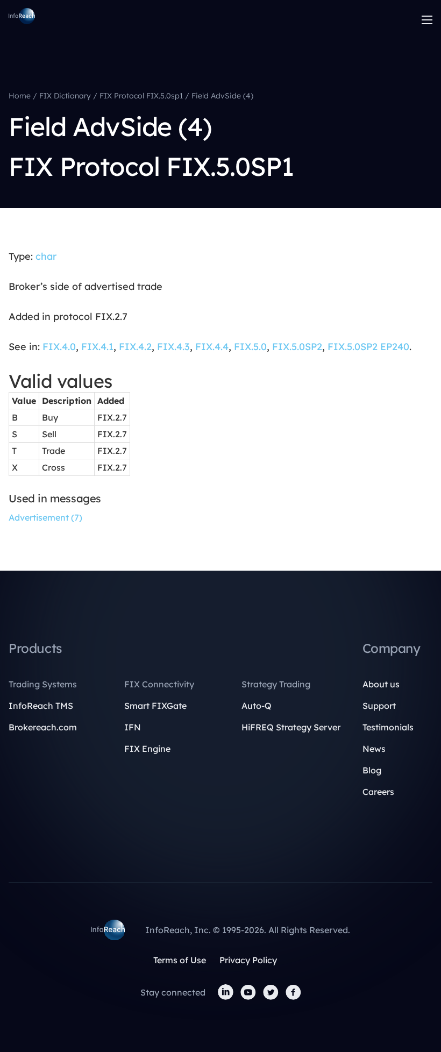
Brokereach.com (43, 727)
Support (379, 705)
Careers (378, 791)
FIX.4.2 (135, 346)
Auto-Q (256, 705)
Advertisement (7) (45, 517)
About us (381, 684)
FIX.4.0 (59, 346)
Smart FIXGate (155, 705)
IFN (132, 727)
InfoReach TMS (41, 705)
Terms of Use (179, 960)
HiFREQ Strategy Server (290, 727)
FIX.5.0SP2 (297, 346)
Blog (371, 770)
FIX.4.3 (173, 346)
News (374, 748)
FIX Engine (147, 748)
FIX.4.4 (212, 346)
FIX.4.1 (97, 346)
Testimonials (388, 727)
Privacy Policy (248, 960)
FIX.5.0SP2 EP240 (368, 346)
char (45, 256)
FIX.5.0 (250, 346)
